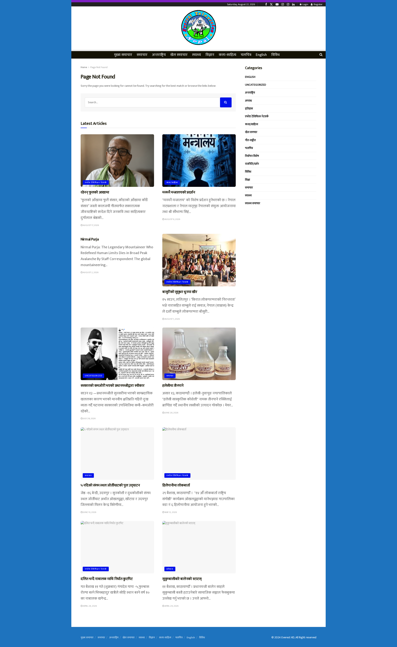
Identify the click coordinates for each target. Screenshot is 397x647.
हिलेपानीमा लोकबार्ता (176, 485)
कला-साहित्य (227, 55)
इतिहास (169, 569)
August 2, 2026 (90, 272)
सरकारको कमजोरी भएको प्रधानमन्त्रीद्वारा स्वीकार (113, 386)
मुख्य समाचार (123, 55)
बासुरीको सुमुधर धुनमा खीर (179, 292)
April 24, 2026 (171, 606)
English (261, 55)
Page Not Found (99, 67)
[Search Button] (226, 102)
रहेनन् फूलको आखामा (95, 192)
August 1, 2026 (172, 319)
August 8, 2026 (172, 219)
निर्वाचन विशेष (252, 156)
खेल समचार (251, 132)
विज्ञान (210, 55)
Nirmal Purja (90, 239)
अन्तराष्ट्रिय (159, 55)
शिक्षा (247, 179)
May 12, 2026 (170, 512)
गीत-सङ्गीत (250, 140)
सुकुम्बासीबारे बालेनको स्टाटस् (182, 579)
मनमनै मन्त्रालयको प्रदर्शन (178, 192)
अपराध (248, 100)
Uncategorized (93, 375)
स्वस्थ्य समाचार (252, 203)
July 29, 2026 (89, 418)
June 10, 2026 (89, 512)
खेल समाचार (179, 55)
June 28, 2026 (171, 413)
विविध (275, 55)
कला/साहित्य (172, 182)
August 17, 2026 (91, 225)
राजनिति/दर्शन (252, 163)
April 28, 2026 (90, 606)
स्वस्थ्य (196, 55)
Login (305, 4)
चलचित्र (246, 55)
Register (318, 4)
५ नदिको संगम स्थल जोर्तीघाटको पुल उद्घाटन (110, 485)
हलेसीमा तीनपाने (173, 386)
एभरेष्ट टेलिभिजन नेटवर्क (96, 182)
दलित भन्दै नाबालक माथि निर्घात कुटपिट (107, 579)
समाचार (142, 55)
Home (84, 67)
